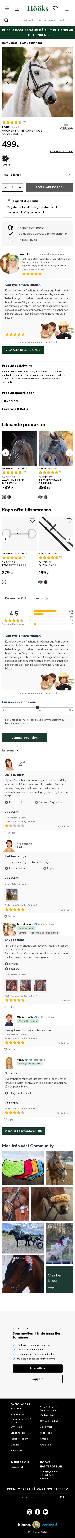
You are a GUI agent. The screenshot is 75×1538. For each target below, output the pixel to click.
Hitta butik (16, 1450)
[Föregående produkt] (5, 452)
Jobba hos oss (18, 1432)
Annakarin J (28, 254)
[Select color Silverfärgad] (4, 582)
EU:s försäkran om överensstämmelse (49, 1408)
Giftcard (44, 1438)
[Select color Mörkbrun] (9, 497)
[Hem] (37, 8)
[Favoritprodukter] (55, 8)
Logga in (37, 1379)
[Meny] (7, 8)
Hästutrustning (31, 43)
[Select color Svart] (5, 158)
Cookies (15, 1444)
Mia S (20, 1060)
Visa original (12, 812)
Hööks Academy (18, 1467)
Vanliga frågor (47, 1415)
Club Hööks (46, 1432)
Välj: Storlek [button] (12, 175)
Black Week (46, 1426)
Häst (14, 43)
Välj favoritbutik (34, 212)
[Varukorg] (67, 8)
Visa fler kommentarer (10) (23, 1131)
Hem (5, 43)
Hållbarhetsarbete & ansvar (21, 1420)
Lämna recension (25, 737)
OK (62, 1497)
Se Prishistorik (61, 151)
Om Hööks (16, 1426)
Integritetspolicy (19, 1438)
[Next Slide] (67, 82)
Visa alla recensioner (23, 350)
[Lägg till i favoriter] (68, 53)
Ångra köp (45, 1444)
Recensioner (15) (15, 598)
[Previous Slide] (8, 82)
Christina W (25, 1017)
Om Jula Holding (49, 1421)
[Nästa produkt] (69, 452)
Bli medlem (37, 1368)
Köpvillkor (16, 1408)
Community (40, 598)
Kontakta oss (17, 1414)
